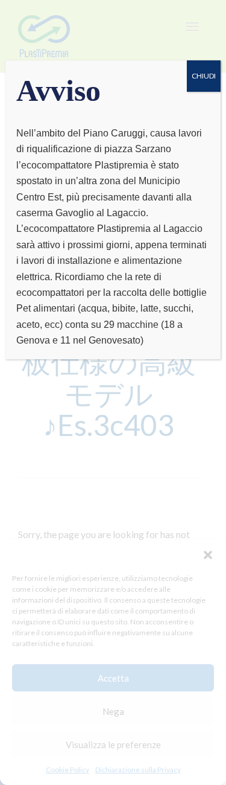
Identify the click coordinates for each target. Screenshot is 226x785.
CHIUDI (204, 75)
